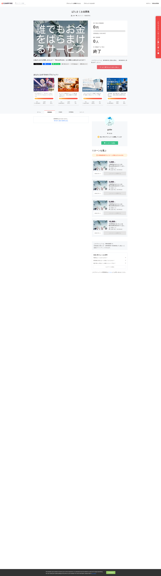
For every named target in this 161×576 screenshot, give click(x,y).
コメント (81, 112)
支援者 (60, 112)
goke (73, 15)
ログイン (148, 3)
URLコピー (66, 64)
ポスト (38, 64)
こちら (110, 272)
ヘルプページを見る (109, 267)
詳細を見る (97, 173)
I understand (111, 572)
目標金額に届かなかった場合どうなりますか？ (103, 260)
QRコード (84, 64)
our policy (94, 573)
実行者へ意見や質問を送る (61, 120)
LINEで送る (57, 64)
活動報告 (49, 112)
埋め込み (75, 64)
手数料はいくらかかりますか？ (100, 257)
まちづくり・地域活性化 (83, 15)
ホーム (39, 112)
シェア (47, 64)
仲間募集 (71, 112)
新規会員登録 (155, 3)
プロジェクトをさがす (89, 3)
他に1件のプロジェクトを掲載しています (111, 137)
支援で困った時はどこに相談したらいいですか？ (104, 263)
